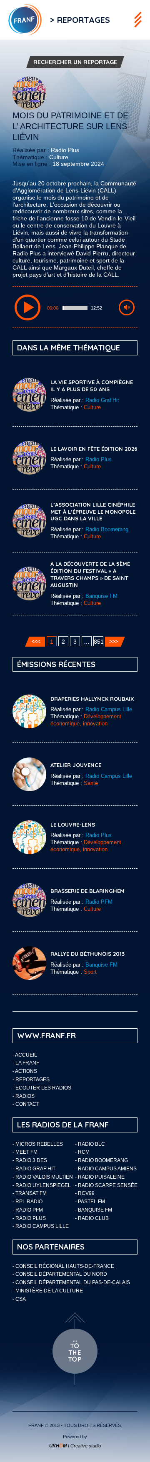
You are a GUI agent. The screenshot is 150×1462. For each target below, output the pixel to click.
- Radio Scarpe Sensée (106, 1185)
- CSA (19, 1299)
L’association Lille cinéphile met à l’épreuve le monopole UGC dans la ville (92, 511)
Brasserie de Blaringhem (87, 890)
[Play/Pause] (27, 307)
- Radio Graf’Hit (33, 1169)
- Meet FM (25, 1152)
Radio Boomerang (106, 529)
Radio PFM (98, 902)
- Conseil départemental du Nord (59, 1274)
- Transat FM (29, 1193)
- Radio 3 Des (29, 1160)
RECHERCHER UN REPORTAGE (75, 62)
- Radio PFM (27, 1210)
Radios (25, 1096)
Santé (91, 783)
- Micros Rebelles (37, 1144)
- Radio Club (92, 1218)
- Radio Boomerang (101, 1160)
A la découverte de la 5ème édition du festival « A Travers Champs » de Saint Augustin (90, 574)
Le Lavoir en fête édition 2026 (94, 448)
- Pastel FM (90, 1202)
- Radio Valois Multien (42, 1177)
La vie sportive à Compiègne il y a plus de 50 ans (91, 385)
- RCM (82, 1152)
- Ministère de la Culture (47, 1291)
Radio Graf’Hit (102, 400)
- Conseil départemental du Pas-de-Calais (71, 1282)
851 (98, 641)
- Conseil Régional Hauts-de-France (63, 1266)
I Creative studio (75, 1445)
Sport (90, 972)
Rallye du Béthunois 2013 (87, 953)
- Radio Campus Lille (40, 1226)
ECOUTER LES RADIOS (43, 1088)
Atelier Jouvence (75, 765)
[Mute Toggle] (127, 307)
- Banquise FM (93, 1210)
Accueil (26, 1055)
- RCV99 (85, 1193)
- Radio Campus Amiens (106, 1169)
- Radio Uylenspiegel (41, 1185)
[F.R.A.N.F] (21, 19)
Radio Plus (65, 150)
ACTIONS (26, 1071)
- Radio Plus (29, 1218)
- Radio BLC (90, 1144)
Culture (58, 157)
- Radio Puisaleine (100, 1177)
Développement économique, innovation (85, 720)
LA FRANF (27, 1063)
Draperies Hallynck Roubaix (92, 698)
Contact (27, 1104)
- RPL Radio (27, 1202)
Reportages (32, 1079)
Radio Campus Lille (108, 709)
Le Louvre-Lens (72, 824)
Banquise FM (101, 596)
